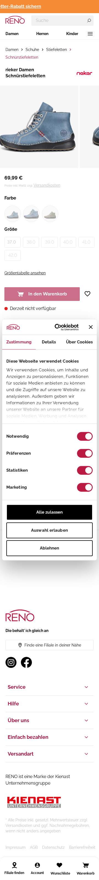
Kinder (72, 34)
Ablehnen (49, 548)
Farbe (10, 198)
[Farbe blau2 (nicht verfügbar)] (31, 214)
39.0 (49, 242)
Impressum (16, 847)
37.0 (11, 242)
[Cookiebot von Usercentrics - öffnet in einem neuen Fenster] (58, 327)
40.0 (68, 242)
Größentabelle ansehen (25, 273)
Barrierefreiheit (82, 847)
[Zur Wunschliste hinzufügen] (89, 293)
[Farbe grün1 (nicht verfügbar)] (50, 214)
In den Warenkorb (47, 294)
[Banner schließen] (91, 327)
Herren (42, 34)
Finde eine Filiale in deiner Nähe (52, 645)
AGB (34, 847)
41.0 (86, 242)
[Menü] (90, 33)
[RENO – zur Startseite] (15, 19)
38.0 (31, 242)
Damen (12, 34)
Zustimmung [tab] (19, 342)
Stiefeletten (56, 49)
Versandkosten (47, 185)
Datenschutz (53, 847)
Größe (10, 229)
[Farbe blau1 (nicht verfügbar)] (12, 214)
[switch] (85, 453)
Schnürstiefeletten (22, 57)
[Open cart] (86, 865)
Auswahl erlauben (49, 530)
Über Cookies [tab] (79, 342)
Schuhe (32, 49)
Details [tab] (49, 342)
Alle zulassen (49, 512)
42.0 (12, 255)
